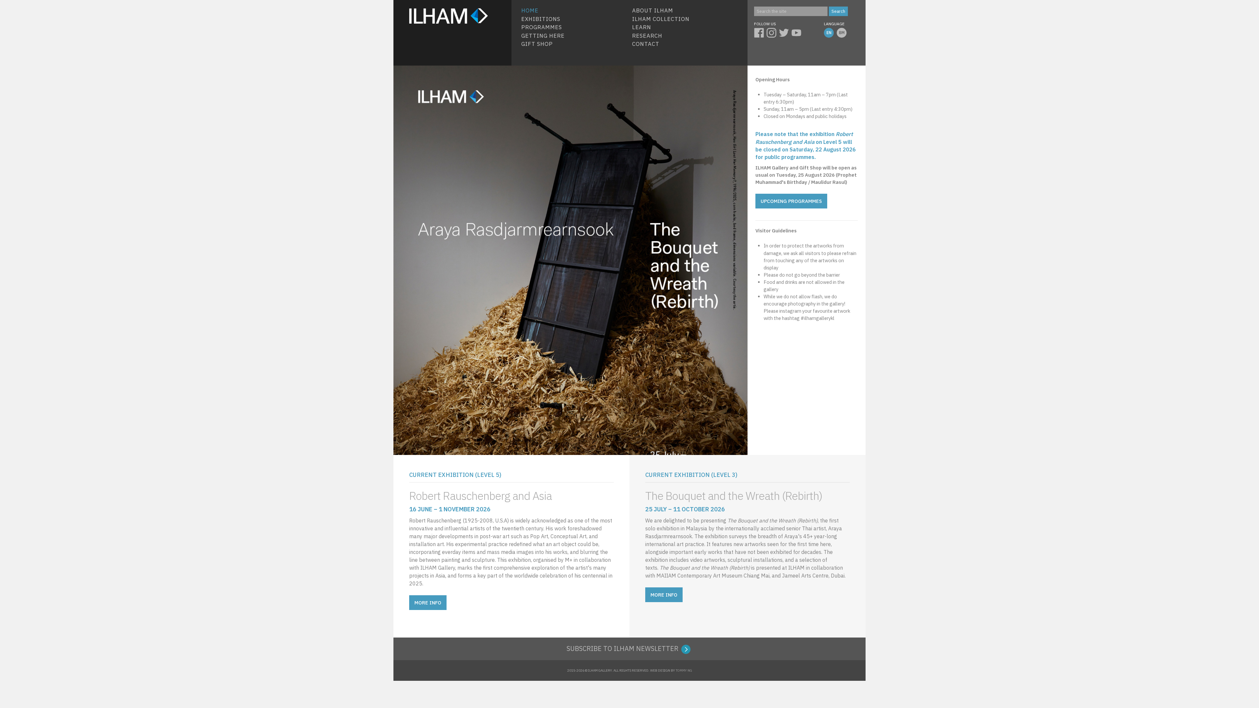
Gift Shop (537, 44)
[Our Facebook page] (760, 32)
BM (842, 32)
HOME (529, 10)
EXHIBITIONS (540, 19)
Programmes (541, 27)
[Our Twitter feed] (785, 32)
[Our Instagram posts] (773, 32)
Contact (645, 44)
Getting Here (543, 35)
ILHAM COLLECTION (660, 19)
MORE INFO (427, 603)
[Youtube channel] (797, 32)
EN (829, 32)
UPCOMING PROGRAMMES (791, 201)
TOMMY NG (684, 670)
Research (647, 35)
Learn (641, 27)
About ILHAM (652, 10)
